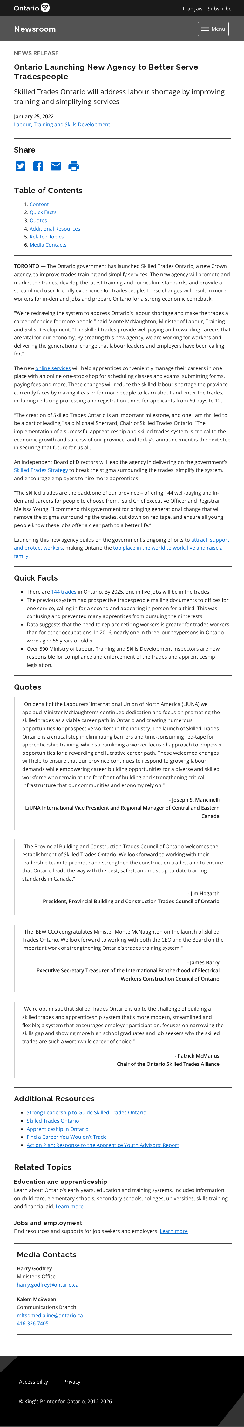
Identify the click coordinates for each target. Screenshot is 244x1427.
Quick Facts (43, 212)
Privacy (71, 1381)
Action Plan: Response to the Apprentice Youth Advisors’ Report (103, 1145)
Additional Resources (55, 228)
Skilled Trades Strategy (41, 469)
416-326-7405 (33, 1323)
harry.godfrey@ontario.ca (47, 1284)
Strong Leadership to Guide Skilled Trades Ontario (86, 1112)
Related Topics (47, 236)
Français (193, 8)
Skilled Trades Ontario (53, 1120)
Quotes (38, 220)
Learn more (70, 1206)
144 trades (64, 591)
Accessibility (33, 1381)
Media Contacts (48, 244)
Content (39, 204)
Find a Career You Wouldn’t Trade (67, 1136)
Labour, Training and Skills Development (62, 124)
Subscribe (220, 8)
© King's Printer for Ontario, (65, 1401)
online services (53, 368)
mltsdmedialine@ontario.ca (50, 1315)
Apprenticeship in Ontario (58, 1128)
